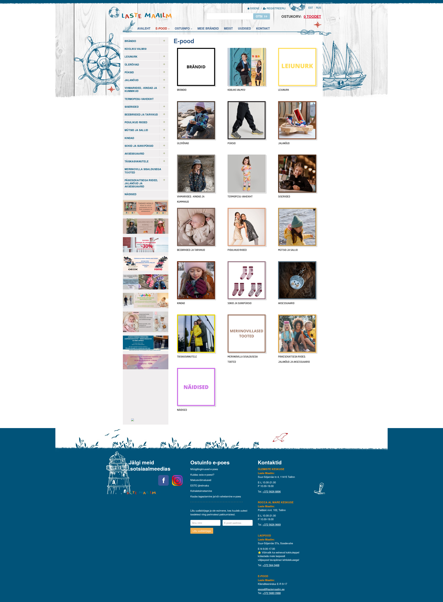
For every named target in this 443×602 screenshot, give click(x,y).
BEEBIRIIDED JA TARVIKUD (141, 114)
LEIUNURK (131, 56)
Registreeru (276, 8)
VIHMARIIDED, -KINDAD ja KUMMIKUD (141, 89)
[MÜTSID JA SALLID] (297, 227)
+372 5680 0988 (272, 593)
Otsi (259, 16)
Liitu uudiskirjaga (202, 530)
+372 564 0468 (271, 565)
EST (310, 7)
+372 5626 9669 (272, 524)
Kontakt (263, 28)
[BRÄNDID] (196, 67)
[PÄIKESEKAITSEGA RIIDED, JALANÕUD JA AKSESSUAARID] (297, 333)
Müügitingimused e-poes (204, 469)
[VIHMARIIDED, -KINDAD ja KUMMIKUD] (196, 174)
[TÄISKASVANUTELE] (196, 333)
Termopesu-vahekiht (139, 99)
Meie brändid (208, 28)
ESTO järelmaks (199, 485)
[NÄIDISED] (196, 387)
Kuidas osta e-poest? (202, 474)
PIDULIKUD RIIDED (136, 122)
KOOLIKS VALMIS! (136, 48)
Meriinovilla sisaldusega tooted (143, 170)
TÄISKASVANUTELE (136, 161)
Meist (228, 28)
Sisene (254, 8)
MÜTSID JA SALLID (136, 130)
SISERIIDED (132, 106)
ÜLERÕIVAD (132, 64)
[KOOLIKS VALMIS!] (247, 67)
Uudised (244, 28)
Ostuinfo (182, 28)
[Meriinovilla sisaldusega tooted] (247, 333)
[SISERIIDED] (297, 174)
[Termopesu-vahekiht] (247, 174)
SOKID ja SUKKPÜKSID (139, 145)
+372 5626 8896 (272, 491)
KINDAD (129, 138)
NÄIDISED (130, 194)
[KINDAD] (196, 280)
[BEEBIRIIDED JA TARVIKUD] (196, 227)
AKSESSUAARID (134, 153)
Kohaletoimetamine (201, 491)
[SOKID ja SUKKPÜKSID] (247, 280)
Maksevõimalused (200, 480)
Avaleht (143, 28)
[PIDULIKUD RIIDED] (247, 227)
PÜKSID (129, 72)
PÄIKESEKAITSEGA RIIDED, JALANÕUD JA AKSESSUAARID (141, 183)
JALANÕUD (131, 80)
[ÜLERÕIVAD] (196, 120)
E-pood (161, 28)
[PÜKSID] (247, 120)
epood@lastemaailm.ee (271, 589)
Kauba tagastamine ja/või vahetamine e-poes (215, 496)
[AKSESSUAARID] (297, 280)
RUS (318, 7)
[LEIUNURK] (297, 67)
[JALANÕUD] (297, 120)
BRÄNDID (130, 41)
